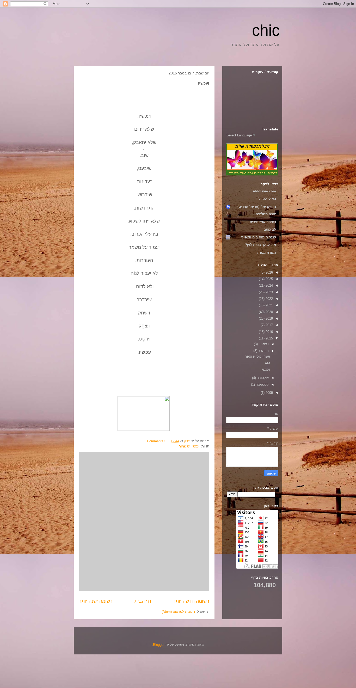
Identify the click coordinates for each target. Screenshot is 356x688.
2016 (269, 332)
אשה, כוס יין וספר (257, 356)
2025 (269, 279)
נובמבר (263, 351)
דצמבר (263, 344)
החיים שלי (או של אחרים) (256, 207)
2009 (269, 393)
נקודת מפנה (266, 253)
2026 (269, 272)
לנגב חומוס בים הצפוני (258, 237)
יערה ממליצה (266, 214)
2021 (269, 305)
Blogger (158, 645)
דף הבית (142, 601)
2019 (269, 318)
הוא (267, 363)
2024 (269, 285)
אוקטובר (262, 378)
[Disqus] (144, 521)
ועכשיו (265, 369)
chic (266, 30)
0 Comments (156, 441)
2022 (269, 299)
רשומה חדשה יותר (191, 601)
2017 (269, 325)
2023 (269, 292)
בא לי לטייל (267, 199)
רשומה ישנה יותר (96, 601)
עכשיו (195, 446)
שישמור (184, 446)
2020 (269, 312)
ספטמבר (262, 385)
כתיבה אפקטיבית (263, 222)
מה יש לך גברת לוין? (260, 245)
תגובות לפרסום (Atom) (178, 612)
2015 (269, 338)
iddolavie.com (264, 191)
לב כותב (270, 229)
